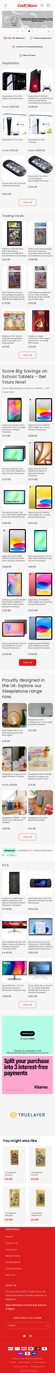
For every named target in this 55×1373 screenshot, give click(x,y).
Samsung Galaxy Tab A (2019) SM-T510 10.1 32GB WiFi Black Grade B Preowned (13, 428)
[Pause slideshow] (50, 31)
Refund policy (25, 1362)
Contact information (29, 1371)
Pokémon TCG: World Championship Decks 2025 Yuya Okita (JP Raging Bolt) (12, 339)
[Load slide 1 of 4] (22, 31)
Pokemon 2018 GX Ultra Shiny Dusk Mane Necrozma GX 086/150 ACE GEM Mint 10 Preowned (14, 252)
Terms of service (20, 1366)
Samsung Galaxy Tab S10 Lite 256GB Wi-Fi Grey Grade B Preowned (14, 645)
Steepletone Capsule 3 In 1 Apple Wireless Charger (14, 775)
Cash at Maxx (26, 1358)
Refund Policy (13, 1255)
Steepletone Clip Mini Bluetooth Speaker (38, 819)
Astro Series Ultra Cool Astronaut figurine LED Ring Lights (12, 732)
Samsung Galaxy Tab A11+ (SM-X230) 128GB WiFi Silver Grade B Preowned (14, 514)
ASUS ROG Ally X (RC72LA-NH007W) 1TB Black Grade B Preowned (40, 900)
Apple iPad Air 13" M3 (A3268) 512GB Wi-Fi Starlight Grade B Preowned (37, 472)
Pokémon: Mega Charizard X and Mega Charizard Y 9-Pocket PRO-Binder (39, 339)
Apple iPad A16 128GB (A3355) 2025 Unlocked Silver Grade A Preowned (13, 558)
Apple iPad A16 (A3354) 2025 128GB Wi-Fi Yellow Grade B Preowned (39, 514)
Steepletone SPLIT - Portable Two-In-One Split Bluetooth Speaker (40, 722)
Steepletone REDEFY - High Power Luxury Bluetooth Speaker (14, 820)
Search (9, 1236)
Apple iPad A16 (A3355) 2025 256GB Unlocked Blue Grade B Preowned (39, 645)
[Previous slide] (18, 31)
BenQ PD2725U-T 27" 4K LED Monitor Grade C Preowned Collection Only (14, 987)
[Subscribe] (46, 1325)
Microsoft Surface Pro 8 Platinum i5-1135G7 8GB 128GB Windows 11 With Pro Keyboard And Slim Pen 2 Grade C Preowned (40, 945)
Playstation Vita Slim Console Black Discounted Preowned (38, 178)
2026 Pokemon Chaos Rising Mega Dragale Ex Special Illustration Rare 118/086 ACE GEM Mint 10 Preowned (13, 296)
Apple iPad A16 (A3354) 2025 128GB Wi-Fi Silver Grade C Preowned (39, 427)
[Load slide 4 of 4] (32, 31)
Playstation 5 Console (12, 140)
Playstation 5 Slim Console (36, 141)
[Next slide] (37, 31)
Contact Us (12, 1243)
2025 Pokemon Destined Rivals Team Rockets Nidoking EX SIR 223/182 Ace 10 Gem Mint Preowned (39, 296)
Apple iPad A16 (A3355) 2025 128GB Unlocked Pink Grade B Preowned (40, 602)
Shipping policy (37, 1366)
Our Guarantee (14, 1268)
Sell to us (10, 1275)
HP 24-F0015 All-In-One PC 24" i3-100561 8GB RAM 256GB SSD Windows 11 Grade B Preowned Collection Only (40, 989)
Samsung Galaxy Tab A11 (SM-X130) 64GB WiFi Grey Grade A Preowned (40, 558)
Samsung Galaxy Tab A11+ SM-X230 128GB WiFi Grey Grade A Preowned (13, 471)
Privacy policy (39, 1362)
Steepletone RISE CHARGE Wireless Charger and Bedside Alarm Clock (40, 776)
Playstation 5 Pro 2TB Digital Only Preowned (12, 97)
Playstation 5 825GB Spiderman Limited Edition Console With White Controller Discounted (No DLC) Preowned (40, 99)
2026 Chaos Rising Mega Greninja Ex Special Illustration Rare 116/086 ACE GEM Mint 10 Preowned (40, 252)
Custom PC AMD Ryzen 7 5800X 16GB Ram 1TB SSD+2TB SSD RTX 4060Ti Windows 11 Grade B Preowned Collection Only (14, 901)
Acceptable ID (13, 1262)
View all (27, 202)
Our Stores (11, 1249)
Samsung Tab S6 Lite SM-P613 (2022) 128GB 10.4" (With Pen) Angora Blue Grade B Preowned (14, 603)
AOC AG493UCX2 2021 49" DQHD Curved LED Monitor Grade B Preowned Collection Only (14, 945)
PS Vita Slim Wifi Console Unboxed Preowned (13, 184)
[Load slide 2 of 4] (26, 31)
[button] (6, 5)
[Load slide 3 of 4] (29, 31)
